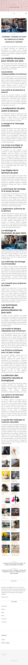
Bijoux (2, 612)
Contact (3, 639)
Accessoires (4, 606)
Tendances (4, 622)
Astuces (3, 609)
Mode (14, 34)
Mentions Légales (5, 642)
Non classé (3, 618)
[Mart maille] (14, 4)
